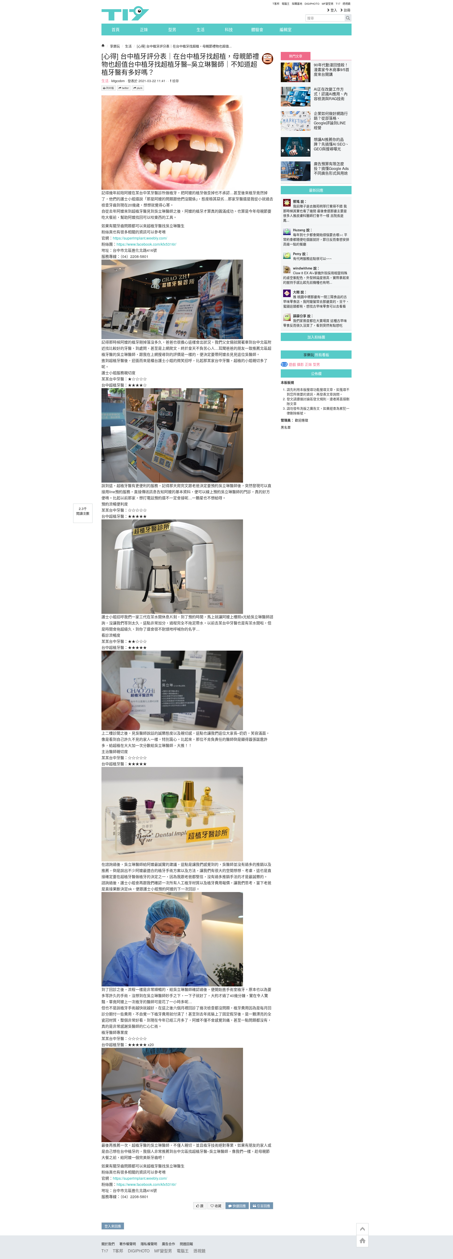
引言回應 (263, 1205)
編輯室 (286, 29)
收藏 (217, 1205)
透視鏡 (346, 3)
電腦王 (285, 3)
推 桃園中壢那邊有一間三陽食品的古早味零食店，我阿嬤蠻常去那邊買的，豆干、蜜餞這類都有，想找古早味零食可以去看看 (316, 301)
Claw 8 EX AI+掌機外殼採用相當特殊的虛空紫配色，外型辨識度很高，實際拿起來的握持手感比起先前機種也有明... (316, 277)
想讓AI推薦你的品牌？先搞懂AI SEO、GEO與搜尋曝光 (331, 144)
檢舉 (175, 80)
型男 (172, 29)
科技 (229, 29)
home (362, 1241)
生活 (201, 29)
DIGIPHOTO (312, 3)
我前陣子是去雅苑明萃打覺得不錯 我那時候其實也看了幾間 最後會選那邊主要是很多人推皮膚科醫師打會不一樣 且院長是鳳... (315, 213)
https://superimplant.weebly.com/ (140, 238)
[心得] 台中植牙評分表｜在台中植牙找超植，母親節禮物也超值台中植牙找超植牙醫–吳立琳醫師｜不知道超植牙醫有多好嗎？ (180, 64)
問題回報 (186, 1243)
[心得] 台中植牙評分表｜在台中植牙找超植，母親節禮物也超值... (184, 46)
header (362, 1229)
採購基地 (297, 3)
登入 (333, 10)
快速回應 (239, 1205)
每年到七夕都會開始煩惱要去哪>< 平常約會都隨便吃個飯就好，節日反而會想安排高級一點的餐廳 (316, 239)
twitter (125, 88)
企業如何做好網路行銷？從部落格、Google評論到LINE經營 (331, 120)
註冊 (346, 10)
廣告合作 (168, 1243)
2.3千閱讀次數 (82, 511)
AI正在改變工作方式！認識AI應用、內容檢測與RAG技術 (331, 93)
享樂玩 (115, 46)
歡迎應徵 (301, 420)
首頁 (116, 29)
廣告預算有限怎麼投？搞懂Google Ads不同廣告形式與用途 (331, 168)
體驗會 (257, 29)
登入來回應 (113, 1226)
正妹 (144, 29)
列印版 (109, 88)
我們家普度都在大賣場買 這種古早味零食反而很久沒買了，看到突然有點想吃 (315, 323)
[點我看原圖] (172, 142)
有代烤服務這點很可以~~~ (312, 258)
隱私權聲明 (149, 1243)
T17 (125, 13)
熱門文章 (295, 56)
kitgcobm (118, 80)
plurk (139, 88)
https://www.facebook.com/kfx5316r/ (146, 244)
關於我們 (108, 1243)
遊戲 (292, 364)
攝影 (300, 364)
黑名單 (286, 427)
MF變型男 (327, 3)
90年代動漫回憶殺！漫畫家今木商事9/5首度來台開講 (331, 69)
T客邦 (276, 3)
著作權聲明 (127, 1243)
